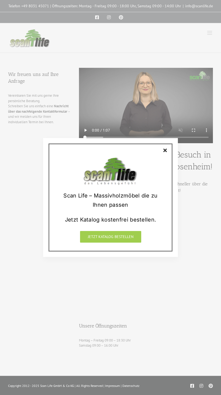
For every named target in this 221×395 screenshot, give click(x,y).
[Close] (165, 150)
